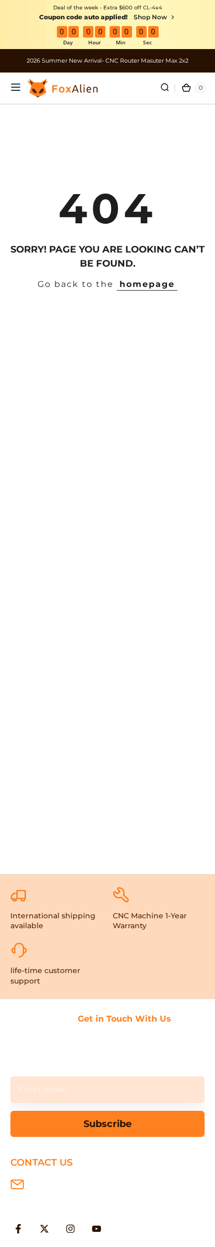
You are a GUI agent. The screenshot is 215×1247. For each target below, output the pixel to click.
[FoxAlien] (107, 61)
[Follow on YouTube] (96, 1229)
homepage (147, 284)
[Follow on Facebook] (18, 1229)
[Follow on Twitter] (44, 1229)
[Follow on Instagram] (70, 1229)
